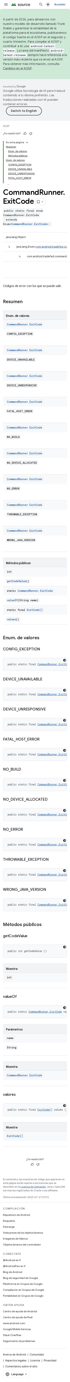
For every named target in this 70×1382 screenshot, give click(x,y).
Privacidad (50, 1360)
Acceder (60, 4)
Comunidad (37, 1354)
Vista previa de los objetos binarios (23, 1232)
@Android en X (12, 1260)
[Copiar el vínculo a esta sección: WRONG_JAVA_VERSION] (50, 890)
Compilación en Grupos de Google (23, 1289)
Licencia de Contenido (33, 1186)
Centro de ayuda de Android (20, 1311)
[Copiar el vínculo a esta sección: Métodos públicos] (45, 925)
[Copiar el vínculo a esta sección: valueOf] (20, 997)
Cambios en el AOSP (17, 68)
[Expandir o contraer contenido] (27, 142)
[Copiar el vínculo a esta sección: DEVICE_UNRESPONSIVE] (49, 709)
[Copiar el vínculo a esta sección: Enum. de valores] (43, 638)
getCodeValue (16, 581)
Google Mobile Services (17, 1329)
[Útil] (25, 133)
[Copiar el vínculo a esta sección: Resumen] (26, 302)
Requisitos (9, 1220)
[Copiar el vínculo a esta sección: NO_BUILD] (25, 769)
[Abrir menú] (6, 4)
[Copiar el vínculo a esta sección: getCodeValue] (31, 936)
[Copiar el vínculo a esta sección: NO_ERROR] (26, 830)
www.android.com (14, 1323)
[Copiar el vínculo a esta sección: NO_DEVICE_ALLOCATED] (51, 799)
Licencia (35, 1360)
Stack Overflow (12, 1335)
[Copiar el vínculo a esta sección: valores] (19, 1095)
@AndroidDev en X (14, 1266)
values (11, 619)
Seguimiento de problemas (19, 1341)
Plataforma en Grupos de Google (22, 1284)
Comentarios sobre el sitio (21, 1366)
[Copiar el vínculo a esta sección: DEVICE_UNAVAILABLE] (46, 679)
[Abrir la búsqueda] (41, 4)
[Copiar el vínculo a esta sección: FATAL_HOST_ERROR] (43, 739)
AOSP (6, 126)
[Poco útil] (30, 133)
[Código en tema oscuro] (64, 660)
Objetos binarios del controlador (22, 1244)
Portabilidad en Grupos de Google (23, 1295)
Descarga (9, 1226)
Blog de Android (12, 1272)
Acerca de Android (14, 1354)
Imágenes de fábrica (15, 1238)
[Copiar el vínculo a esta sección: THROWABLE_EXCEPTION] (52, 860)
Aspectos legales (15, 1360)
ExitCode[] (35, 610)
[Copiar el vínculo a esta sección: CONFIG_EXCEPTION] (44, 649)
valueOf (12, 600)
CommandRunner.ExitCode (29, 224)
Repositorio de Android (16, 1215)
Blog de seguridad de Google (20, 1278)
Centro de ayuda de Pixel (17, 1317)
